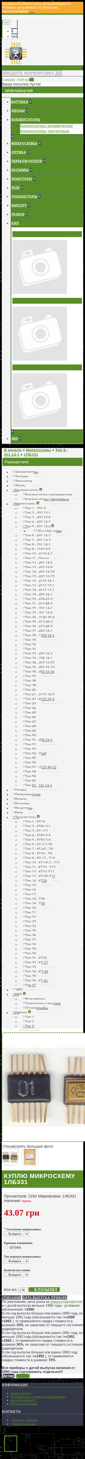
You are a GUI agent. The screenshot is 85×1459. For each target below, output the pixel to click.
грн (14, 36)
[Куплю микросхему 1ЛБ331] (11, 1163)
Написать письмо (24, 1424)
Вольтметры (25, 234)
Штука (15, 1247)
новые (55, 1301)
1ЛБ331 (23, 1376)
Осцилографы (26, 367)
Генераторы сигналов (34, 301)
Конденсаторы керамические (46, 126)
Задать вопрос (20, 1393)
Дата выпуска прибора (44, 1297)
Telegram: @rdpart (24, 1420)
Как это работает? (23, 1400)
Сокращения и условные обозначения (37, 1396)
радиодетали (71, 1301)
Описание (11, 1297)
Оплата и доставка (23, 1403)
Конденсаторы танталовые (44, 131)
